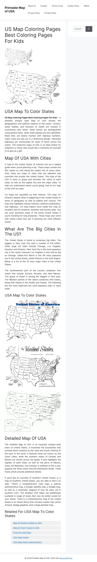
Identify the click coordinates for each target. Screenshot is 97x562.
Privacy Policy (34, 13)
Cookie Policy (73, 6)
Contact (43, 6)
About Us (32, 6)
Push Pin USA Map (22, 532)
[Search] (89, 29)
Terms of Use (57, 6)
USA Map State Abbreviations (27, 542)
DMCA (86, 6)
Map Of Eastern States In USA (27, 523)
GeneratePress (66, 558)
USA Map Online (21, 537)
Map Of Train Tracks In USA (26, 528)
